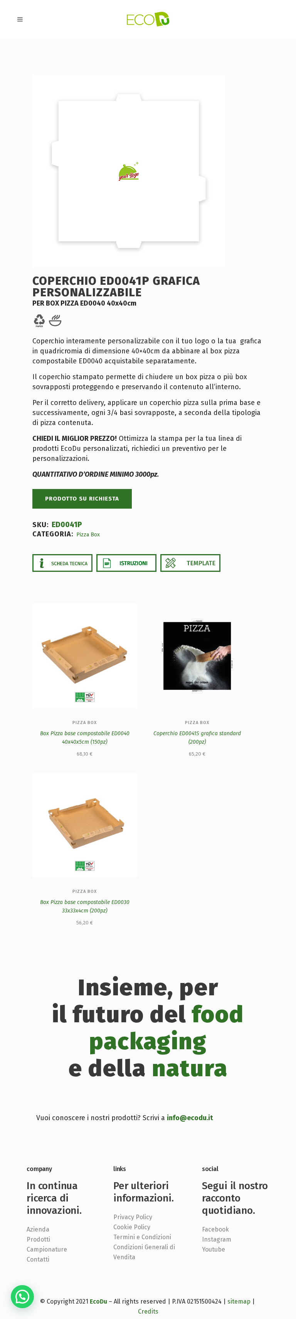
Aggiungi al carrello (46, 754)
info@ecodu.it (190, 1118)
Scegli (179, 754)
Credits (148, 1311)
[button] (22, 1296)
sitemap (239, 1301)
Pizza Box (88, 534)
